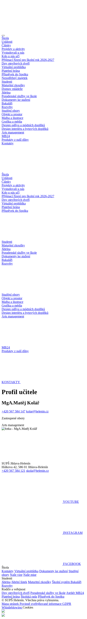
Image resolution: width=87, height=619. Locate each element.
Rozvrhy (7, 107)
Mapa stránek (11, 603)
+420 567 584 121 (13, 470)
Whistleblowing (12, 607)
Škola (5, 38)
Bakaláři (7, 103)
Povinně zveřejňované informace (41, 603)
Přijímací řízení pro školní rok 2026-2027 (28, 60)
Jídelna (6, 92)
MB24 (6, 136)
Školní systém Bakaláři (66, 582)
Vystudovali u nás (13, 52)
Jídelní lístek (19, 582)
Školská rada (29, 596)
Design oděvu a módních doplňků (23, 125)
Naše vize (16, 574)
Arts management (13, 132)
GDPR (66, 603)
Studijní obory (11, 110)
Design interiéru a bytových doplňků (25, 128)
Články (6, 45)
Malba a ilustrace (12, 118)
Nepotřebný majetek (15, 78)
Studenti (7, 81)
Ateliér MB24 (75, 593)
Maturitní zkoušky (13, 85)
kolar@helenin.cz (37, 411)
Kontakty (8, 143)
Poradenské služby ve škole (19, 96)
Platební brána (11, 70)
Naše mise (29, 574)
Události (7, 41)
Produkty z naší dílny (15, 139)
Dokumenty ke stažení (16, 99)
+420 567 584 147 (13, 411)
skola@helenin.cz (37, 470)
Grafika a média (12, 121)
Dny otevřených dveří (16, 63)
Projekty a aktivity (13, 49)
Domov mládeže (12, 89)
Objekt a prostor (12, 114)
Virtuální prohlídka (14, 67)
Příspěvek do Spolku (15, 74)
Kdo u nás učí (10, 56)
